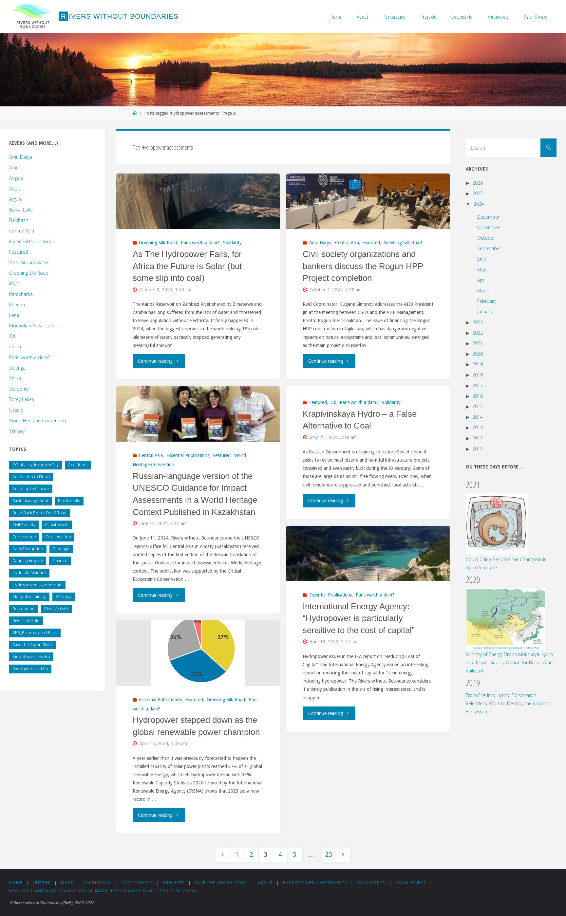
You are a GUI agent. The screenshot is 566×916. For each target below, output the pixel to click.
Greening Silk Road (158, 242)
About (362, 16)
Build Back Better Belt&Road (39, 513)
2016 (477, 396)
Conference (24, 537)
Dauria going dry (27, 560)
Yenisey (17, 431)
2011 (477, 449)
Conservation (58, 537)
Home (336, 16)
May (481, 269)
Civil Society (23, 524)
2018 (477, 375)
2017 (477, 385)
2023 (477, 322)
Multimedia (498, 16)
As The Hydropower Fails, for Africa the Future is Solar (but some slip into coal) (187, 266)
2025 (477, 193)
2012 (477, 438)
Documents (461, 16)
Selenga (17, 368)
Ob (333, 402)
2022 (477, 333)
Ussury (16, 410)
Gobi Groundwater (28, 262)
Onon (15, 346)
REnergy (63, 596)
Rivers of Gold (26, 620)
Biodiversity (69, 501)
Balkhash (18, 220)
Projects (428, 16)
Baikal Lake (21, 210)
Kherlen (17, 305)
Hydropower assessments (37, 585)
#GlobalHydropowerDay (35, 464)
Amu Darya (320, 242)
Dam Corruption (27, 549)
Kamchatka (21, 294)
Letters (41, 883)
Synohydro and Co (30, 668)
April (481, 280)
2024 (478, 204)
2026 (477, 183)
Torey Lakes (21, 399)
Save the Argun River (32, 645)
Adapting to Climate (30, 488)
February (486, 301)
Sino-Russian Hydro (31, 656)
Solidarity (232, 242)
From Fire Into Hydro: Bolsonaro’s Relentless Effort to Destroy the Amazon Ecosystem (508, 703)
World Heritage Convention (37, 420)
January (484, 311)
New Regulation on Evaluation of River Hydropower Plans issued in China (103, 891)
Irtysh (14, 283)
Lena (14, 315)
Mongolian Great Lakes (33, 325)
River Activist (56, 609)
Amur (14, 167)
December (488, 217)
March (483, 290)
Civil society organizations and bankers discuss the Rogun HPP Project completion (363, 266)
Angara (16, 178)
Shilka (15, 378)
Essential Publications (187, 455)
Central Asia (347, 242)
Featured (371, 242)
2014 (477, 417)
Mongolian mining (29, 596)
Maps (67, 883)
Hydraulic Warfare (29, 573)
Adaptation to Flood (31, 477)
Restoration (23, 609)
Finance (59, 560)
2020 (477, 354)
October (486, 238)
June (481, 259)
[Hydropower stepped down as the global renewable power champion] (198, 653)
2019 (477, 364)
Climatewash (56, 524)
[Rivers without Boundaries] (32, 16)
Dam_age (61, 549)
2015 (477, 406)
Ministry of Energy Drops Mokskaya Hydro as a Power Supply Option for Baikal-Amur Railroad (510, 662)
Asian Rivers (535, 16)
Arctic (15, 189)
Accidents (77, 464)
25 (328, 854)
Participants (394, 16)
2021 (477, 343)
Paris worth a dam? (200, 242)
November (488, 227)
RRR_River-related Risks (34, 632)
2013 (477, 427)
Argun (15, 199)
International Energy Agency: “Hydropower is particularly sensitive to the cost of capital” (359, 618)
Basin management (30, 501)
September (489, 248)
